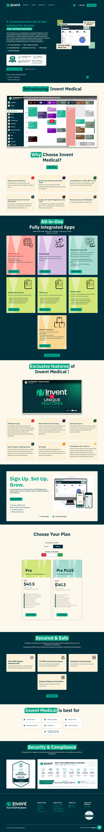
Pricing (34, 5)
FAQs (38, 809)
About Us (39, 805)
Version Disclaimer (58, 809)
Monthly (46, 546)
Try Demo (91, 5)
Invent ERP (87, 807)
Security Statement (58, 808)
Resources (41, 5)
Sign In (82, 5)
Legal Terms (57, 803)
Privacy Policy (56, 806)
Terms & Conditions (58, 805)
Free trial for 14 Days (14, 69)
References (40, 808)
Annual (58, 546)
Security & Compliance (59, 811)
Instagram (73, 806)
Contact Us (51, 5)
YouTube (72, 805)
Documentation (41, 811)
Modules (25, 5)
